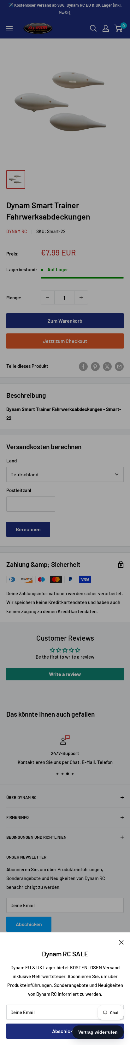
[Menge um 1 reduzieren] (47, 297)
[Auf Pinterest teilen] (95, 366)
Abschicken (65, 1031)
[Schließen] (121, 941)
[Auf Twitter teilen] (107, 366)
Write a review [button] (65, 674)
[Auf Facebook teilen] (83, 366)
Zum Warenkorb (65, 321)
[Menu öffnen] (9, 28)
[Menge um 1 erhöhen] (81, 297)
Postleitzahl (18, 490)
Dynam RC (16, 231)
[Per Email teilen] (119, 366)
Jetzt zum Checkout (65, 341)
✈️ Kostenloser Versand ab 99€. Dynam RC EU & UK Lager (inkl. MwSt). (65, 9)
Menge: (13, 297)
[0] (118, 28)
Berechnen (28, 529)
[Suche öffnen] (93, 28)
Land (11, 460)
